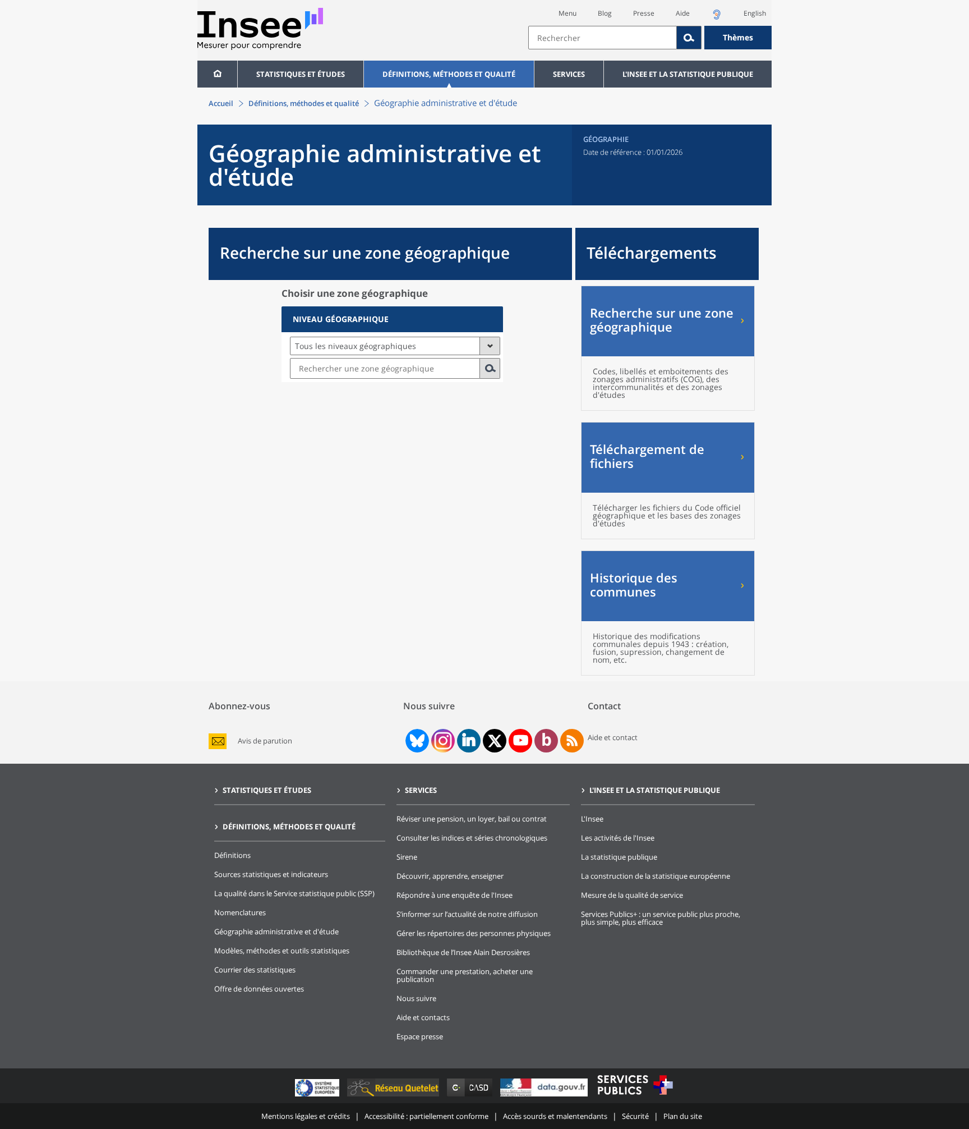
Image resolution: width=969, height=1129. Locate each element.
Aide (683, 13)
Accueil (221, 103)
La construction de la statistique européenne (655, 876)
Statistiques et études (300, 74)
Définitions (232, 855)
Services (569, 74)
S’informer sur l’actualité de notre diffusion (467, 914)
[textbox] (602, 37)
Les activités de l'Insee (617, 838)
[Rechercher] (689, 37)
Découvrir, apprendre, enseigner (450, 876)
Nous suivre (416, 998)
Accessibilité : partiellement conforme (426, 1116)
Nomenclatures (240, 912)
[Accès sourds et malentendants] (716, 17)
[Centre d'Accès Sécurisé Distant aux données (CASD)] (471, 1096)
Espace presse (419, 1036)
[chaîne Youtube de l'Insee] (520, 740)
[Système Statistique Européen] (318, 1096)
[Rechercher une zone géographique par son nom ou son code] (490, 368)
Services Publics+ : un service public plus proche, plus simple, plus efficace (660, 918)
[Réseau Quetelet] (394, 1096)
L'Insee (592, 819)
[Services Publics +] (635, 1096)
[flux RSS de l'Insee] (572, 740)
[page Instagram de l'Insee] (442, 740)
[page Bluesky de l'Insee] (416, 740)
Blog (605, 13)
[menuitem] (217, 74)
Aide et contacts (423, 1017)
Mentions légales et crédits (305, 1116)
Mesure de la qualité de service (632, 895)
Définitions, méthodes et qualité (448, 74)
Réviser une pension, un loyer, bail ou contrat (471, 819)
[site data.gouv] (545, 1096)
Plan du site (682, 1116)
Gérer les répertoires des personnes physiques (473, 933)
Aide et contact (613, 737)
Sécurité (635, 1116)
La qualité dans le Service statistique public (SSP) (294, 893)
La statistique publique (619, 857)
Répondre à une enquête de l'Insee (454, 895)
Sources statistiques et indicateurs (271, 874)
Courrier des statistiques (255, 970)
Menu (567, 13)
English (755, 13)
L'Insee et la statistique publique (687, 74)
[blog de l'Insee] (546, 740)
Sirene (406, 857)
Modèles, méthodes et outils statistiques (281, 951)
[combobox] (650, 37)
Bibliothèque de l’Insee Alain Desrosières (463, 952)
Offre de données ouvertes (259, 989)
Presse (643, 13)
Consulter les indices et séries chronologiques (471, 838)
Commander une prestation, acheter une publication (464, 975)
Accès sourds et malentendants (555, 1116)
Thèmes (738, 37)
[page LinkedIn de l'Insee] (469, 741)
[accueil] (217, 74)
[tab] (392, 319)
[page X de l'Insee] (495, 741)
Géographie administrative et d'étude (276, 931)
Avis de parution (265, 741)
